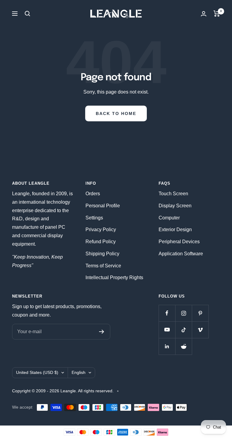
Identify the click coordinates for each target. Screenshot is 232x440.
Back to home (116, 113)
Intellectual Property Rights (114, 277)
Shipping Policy (102, 253)
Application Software (181, 253)
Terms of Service (103, 265)
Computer (169, 217)
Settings (94, 217)
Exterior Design (175, 229)
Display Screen (175, 205)
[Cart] (217, 14)
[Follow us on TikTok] (183, 329)
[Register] (101, 332)
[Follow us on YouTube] (167, 329)
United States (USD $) (37, 372)
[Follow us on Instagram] (183, 313)
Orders (92, 193)
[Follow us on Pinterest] (200, 313)
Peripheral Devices (179, 241)
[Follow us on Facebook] (167, 313)
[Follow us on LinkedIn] (167, 346)
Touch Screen (173, 193)
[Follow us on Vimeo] (200, 329)
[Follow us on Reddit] (183, 346)
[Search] (27, 13)
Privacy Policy (100, 229)
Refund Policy (100, 241)
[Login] (203, 13)
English (78, 372)
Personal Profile (102, 205)
